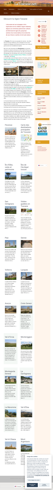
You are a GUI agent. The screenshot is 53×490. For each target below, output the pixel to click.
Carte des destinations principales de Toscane (26, 128)
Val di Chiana (10, 439)
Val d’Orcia (9, 337)
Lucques (24, 270)
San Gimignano (9, 202)
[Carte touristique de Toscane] (42, 65)
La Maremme (10, 407)
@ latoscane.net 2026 (14, 478)
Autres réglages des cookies (33, 480)
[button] (39, 128)
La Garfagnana (26, 372)
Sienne (14, 61)
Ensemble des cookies (32, 485)
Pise (6, 238)
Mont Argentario (25, 440)
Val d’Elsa (25, 407)
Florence (8, 125)
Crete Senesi (26, 303)
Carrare (44, 105)
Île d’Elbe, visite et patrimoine (9, 167)
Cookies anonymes (44, 485)
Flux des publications (42, 147)
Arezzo (8, 303)
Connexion (40, 146)
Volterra (8, 270)
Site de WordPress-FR (42, 150)
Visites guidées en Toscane (25, 203)
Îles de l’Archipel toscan (25, 167)
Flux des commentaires (42, 149)
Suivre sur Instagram (42, 134)
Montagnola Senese (10, 372)
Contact (19, 478)
